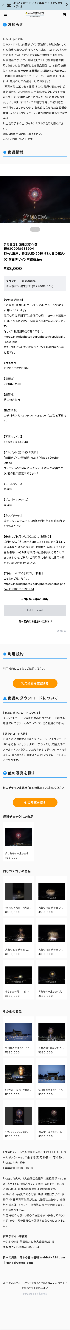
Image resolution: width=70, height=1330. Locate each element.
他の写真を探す (35, 803)
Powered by (31, 1293)
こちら (20, 668)
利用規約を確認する (35, 683)
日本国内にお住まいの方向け (35, 621)
